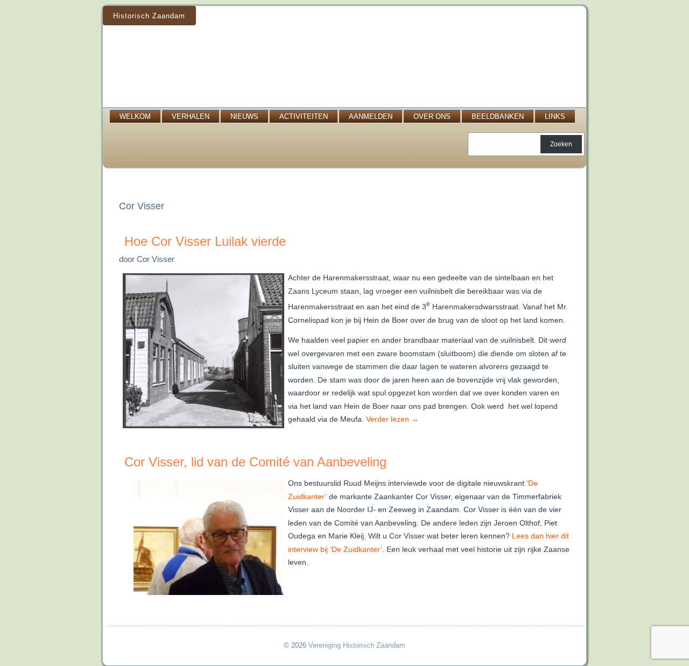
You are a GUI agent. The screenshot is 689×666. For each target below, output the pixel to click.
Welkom (135, 116)
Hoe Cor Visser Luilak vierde (205, 241)
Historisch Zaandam (149, 16)
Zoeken (561, 144)
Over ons (432, 116)
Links (555, 116)
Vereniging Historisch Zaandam (356, 645)
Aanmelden (370, 116)
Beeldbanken (498, 116)
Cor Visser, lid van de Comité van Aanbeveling (255, 462)
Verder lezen (392, 419)
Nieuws (244, 116)
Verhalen (190, 116)
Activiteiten (303, 116)
